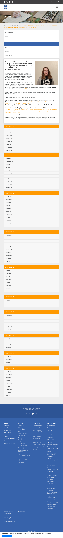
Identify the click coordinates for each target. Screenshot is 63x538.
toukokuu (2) (9, 214)
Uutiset (19, 25)
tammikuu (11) (9, 261)
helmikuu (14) (9, 184)
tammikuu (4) (9, 150)
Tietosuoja (6, 441)
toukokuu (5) (9, 249)
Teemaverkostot (8, 430)
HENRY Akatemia (37, 436)
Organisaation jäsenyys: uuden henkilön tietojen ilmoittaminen (24, 455)
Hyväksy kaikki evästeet (7, 535)
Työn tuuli (7, 48)
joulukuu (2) (8, 356)
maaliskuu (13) (9, 144)
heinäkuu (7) (8, 132)
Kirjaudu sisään (54, 2)
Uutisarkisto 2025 (9, 155)
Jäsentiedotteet (9, 32)
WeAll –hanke (50, 481)
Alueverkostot (7, 428)
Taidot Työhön (50, 483)
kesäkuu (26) (9, 173)
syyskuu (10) (8, 167)
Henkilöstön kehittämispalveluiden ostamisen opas (52, 492)
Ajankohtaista (12, 25)
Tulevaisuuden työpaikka (39, 444)
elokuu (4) (8, 130)
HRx (34, 434)
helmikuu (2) (8, 258)
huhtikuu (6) (8, 252)
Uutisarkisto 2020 (9, 311)
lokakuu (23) (8, 164)
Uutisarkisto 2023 (9, 231)
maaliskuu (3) (9, 326)
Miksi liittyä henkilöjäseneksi (22, 428)
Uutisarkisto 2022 (9, 267)
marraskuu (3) (9, 315)
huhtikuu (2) (8, 362)
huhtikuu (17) (9, 179)
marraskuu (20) (9, 161)
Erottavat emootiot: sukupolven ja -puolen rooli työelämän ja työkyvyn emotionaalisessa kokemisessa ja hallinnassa (52, 451)
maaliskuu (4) (9, 181)
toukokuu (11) (9, 288)
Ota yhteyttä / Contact (9, 443)
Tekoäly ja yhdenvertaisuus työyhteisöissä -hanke (52, 465)
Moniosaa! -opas (51, 488)
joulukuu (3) (8, 196)
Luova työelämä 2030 (52, 475)
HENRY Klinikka (36, 438)
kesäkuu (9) (8, 211)
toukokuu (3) (9, 383)
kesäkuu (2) (8, 321)
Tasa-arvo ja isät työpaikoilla (51, 507)
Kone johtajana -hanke (52, 469)
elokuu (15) (8, 208)
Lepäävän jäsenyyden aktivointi (23, 450)
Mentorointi (35, 449)
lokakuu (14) (8, 276)
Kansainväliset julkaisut (9, 521)
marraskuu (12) (9, 199)
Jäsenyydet (21, 425)
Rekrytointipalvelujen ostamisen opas (52, 496)
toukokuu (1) (9, 138)
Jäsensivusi (21, 511)
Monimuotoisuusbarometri (53, 486)
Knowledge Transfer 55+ (53, 444)
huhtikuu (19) (9, 141)
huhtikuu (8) (8, 291)
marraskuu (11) (9, 273)
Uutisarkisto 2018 (9, 353)
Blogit (6, 36)
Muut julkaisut (8, 55)
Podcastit (7, 40)
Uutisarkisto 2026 (9, 126)
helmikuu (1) (8, 329)
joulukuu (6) (8, 158)
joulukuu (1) (8, 270)
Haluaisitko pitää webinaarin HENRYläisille (39, 430)
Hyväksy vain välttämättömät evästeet (20, 535)
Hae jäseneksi (21, 435)
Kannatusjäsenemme (23, 443)
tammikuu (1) (9, 395)
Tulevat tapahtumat (37, 425)
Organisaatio (7, 425)
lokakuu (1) (8, 318)
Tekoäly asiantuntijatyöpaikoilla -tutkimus (53, 460)
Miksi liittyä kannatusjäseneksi (22, 432)
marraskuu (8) (9, 235)
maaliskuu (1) (9, 220)
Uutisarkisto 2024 (9, 193)
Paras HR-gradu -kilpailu (38, 447)
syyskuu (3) (8, 279)
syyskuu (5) (8, 241)
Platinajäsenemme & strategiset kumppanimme (23, 439)
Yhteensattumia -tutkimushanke (51, 478)
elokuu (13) (8, 170)
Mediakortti (7, 436)
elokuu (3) (8, 380)
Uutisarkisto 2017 (9, 368)
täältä (25, 89)
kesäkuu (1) (8, 344)
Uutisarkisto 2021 (9, 296)
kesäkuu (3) (8, 246)
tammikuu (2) (9, 187)
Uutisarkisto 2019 (9, 335)
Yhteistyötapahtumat (38, 428)
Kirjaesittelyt (8, 51)
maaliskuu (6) (9, 255)
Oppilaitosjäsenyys (23, 445)
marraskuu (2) (9, 303)
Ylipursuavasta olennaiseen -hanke (52, 472)
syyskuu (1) (8, 205)
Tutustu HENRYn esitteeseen (8, 433)
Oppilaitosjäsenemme (23, 448)
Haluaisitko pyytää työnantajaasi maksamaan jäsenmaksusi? (22, 462)
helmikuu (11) (9, 147)
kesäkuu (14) (9, 135)
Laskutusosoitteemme (9, 438)
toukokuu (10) (9, 176)
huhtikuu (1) (8, 217)
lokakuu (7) (8, 202)
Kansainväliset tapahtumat (7, 518)
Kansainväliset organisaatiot (7, 514)
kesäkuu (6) (8, 285)
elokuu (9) (8, 244)
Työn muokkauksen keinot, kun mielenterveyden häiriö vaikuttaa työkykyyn (52, 502)
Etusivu (5, 25)
